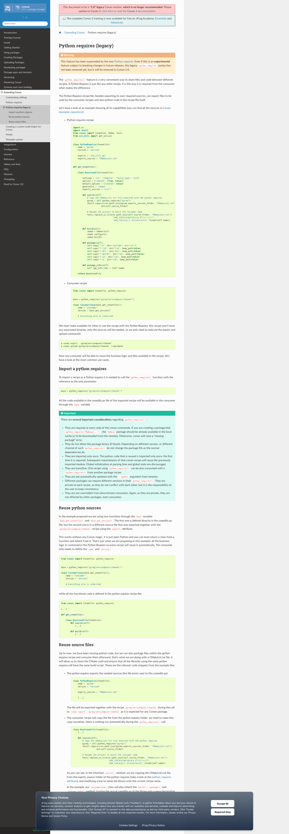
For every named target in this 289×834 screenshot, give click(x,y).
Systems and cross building (18, 87)
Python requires (14, 102)
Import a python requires (20, 112)
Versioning (9, 77)
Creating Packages (13, 57)
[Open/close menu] (2, 92)
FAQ (6, 169)
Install (7, 42)
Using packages (12, 52)
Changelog (9, 179)
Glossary (8, 174)
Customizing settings (16, 97)
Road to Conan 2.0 (13, 184)
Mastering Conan (12, 82)
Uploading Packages (14, 62)
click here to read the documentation (129, 11)
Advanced (117, 22)
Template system (14, 139)
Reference (9, 159)
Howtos (8, 154)
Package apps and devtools (18, 72)
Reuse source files (17, 122)
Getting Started (12, 47)
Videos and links (12, 164)
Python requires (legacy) (18, 107)
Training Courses (12, 37)
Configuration (11, 149)
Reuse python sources (19, 117)
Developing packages (14, 67)
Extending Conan (12, 92)
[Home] (60, 32)
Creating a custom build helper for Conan (23, 128)
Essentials (161, 18)
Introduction (10, 32)
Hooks (9, 134)
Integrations (10, 144)
